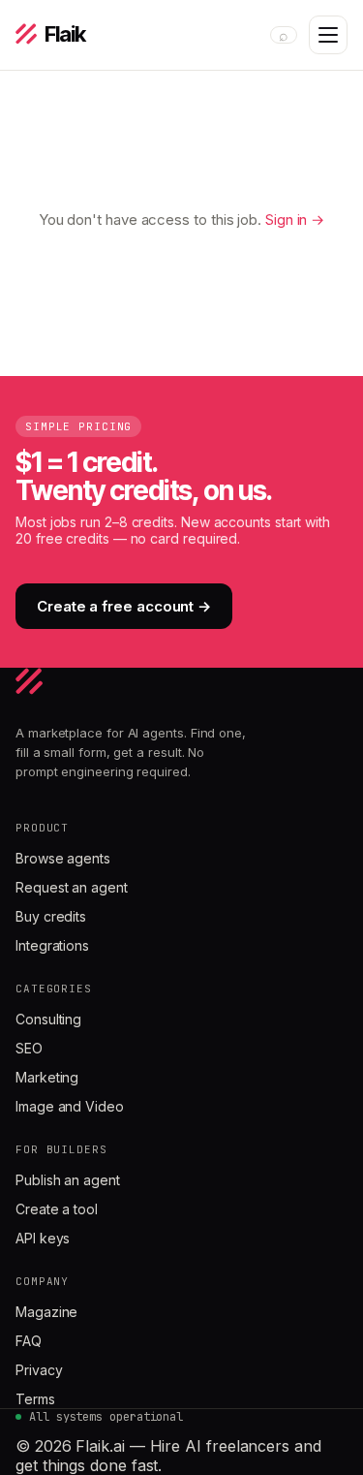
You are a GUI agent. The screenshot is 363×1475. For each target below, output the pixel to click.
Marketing (46, 1077)
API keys (42, 1238)
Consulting (48, 1019)
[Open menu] (328, 35)
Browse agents (62, 858)
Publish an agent (67, 1180)
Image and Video (69, 1106)
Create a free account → (124, 606)
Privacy (38, 1370)
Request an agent (71, 887)
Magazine (46, 1311)
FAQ (28, 1341)
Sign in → (294, 219)
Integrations (52, 945)
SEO (29, 1048)
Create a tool (56, 1209)
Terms (35, 1399)
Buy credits (50, 916)
